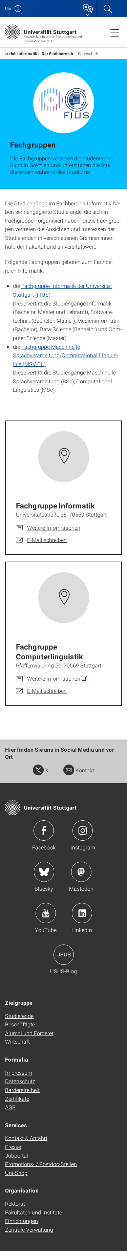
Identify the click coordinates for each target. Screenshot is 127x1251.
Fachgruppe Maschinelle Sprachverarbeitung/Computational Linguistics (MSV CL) (65, 355)
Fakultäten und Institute (33, 1212)
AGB (10, 1107)
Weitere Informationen (53, 527)
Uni (8, 8)
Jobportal (16, 1155)
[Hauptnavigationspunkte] (115, 32)
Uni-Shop (16, 1172)
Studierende (19, 1015)
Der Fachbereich (57, 53)
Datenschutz (20, 1081)
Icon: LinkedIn (82, 913)
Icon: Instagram (82, 830)
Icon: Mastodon (81, 872)
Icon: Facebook (44, 830)
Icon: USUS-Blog (64, 955)
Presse (13, 1146)
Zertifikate (17, 1098)
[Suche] (108, 8)
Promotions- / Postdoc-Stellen (41, 1163)
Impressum (18, 1072)
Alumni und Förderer (29, 1033)
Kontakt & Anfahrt (26, 1137)
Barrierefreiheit (22, 1089)
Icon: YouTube (46, 913)
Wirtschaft (17, 1041)
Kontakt (85, 770)
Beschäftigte (20, 1024)
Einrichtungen (21, 1220)
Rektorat (15, 1203)
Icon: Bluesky (44, 872)
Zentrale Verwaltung (29, 1229)
